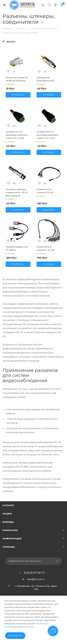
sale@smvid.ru (36, 579)
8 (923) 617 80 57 (34, 573)
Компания (10, 530)
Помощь (9, 547)
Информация (12, 538)
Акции (7, 513)
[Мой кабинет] (55, 5)
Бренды (8, 522)
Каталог (8, 505)
